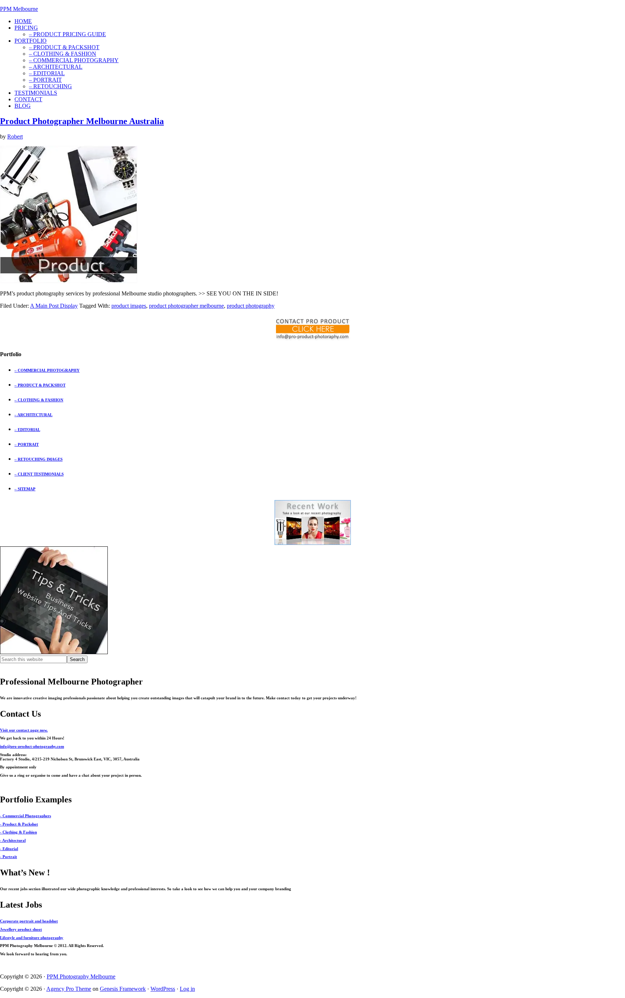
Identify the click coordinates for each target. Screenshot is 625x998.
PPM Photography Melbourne (81, 976)
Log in (187, 989)
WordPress (162, 989)
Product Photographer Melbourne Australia (82, 121)
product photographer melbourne (186, 306)
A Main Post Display (54, 306)
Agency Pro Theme (68, 989)
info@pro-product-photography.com (32, 746)
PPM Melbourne (19, 9)
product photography (251, 306)
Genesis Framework (123, 989)
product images (128, 306)
